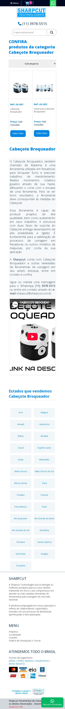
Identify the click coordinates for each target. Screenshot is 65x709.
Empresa (13, 631)
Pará (44, 483)
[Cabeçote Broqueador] (20, 97)
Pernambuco (21, 506)
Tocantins (20, 565)
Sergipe (44, 553)
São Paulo (21, 553)
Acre (21, 412)
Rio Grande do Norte (44, 518)
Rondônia (44, 530)
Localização (15, 634)
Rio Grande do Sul (20, 530)
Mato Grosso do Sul (44, 471)
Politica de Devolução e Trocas (25, 640)
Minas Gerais (20, 483)
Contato (13, 637)
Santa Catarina (44, 542)
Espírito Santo (44, 447)
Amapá (20, 424)
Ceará (21, 447)
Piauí (44, 506)
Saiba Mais (18, 133)
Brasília (44, 436)
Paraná (44, 494)
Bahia (21, 436)
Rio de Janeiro (20, 518)
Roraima (21, 542)
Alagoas (44, 412)
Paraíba (20, 494)
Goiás (21, 459)
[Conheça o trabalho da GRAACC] (24, 691)
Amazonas (44, 424)
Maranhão (44, 459)
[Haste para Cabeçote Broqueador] (44, 97)
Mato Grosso (21, 471)
